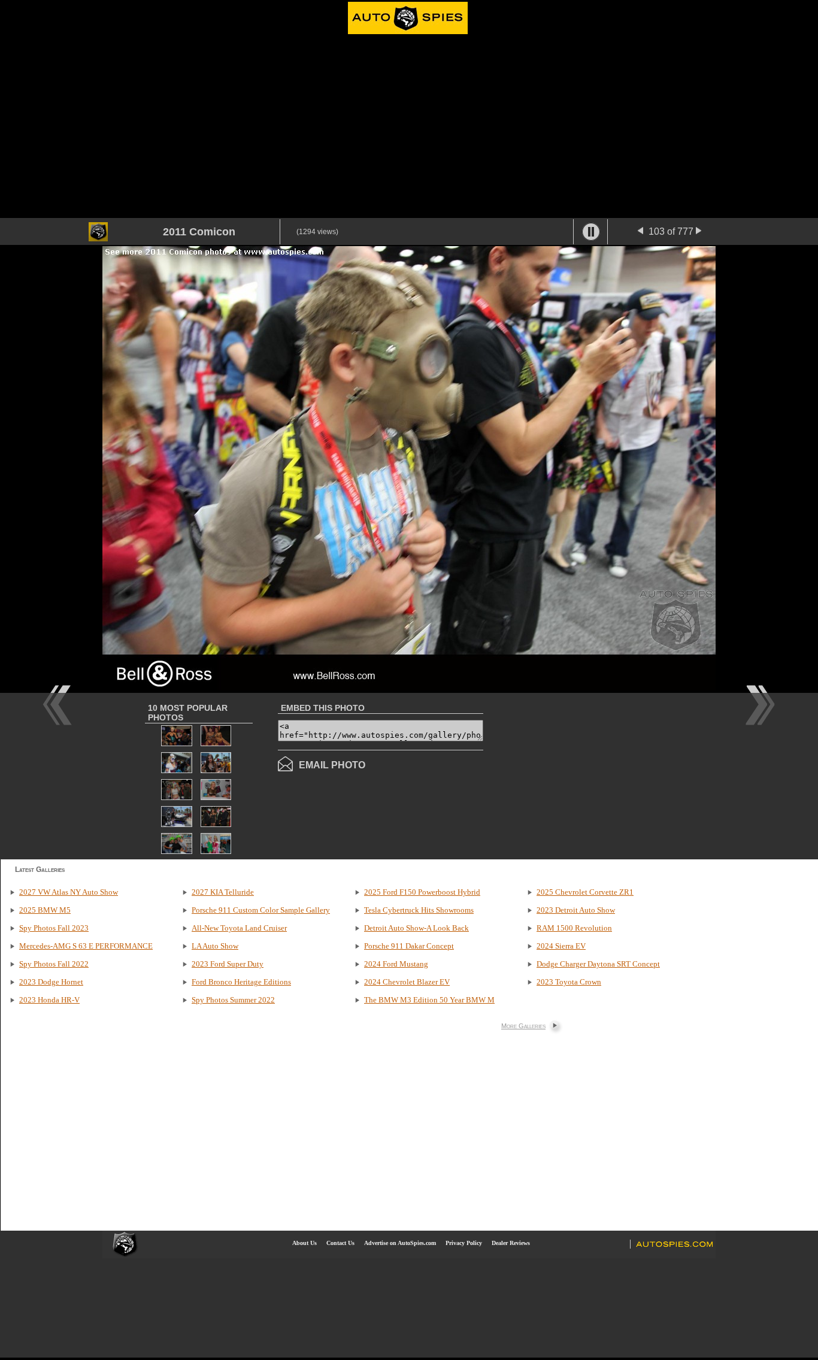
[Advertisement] (409, 128)
